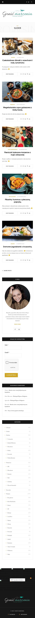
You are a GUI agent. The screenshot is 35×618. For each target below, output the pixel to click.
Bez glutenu (12, 196)
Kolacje (9, 513)
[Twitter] (25, 74)
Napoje (9, 520)
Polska (9, 450)
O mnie (8, 431)
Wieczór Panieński (11, 485)
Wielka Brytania (11, 458)
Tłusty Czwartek (11, 546)
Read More (17, 324)
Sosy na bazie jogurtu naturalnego (16, 410)
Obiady (9, 524)
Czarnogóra (10, 439)
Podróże (8, 435)
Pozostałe (9, 454)
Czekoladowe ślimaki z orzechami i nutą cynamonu (17, 61)
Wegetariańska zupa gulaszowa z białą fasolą (17, 108)
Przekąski (9, 535)
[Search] (31, 2)
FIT (8, 509)
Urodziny (9, 481)
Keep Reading (10, 74)
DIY (8, 466)
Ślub (8, 478)
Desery (13, 57)
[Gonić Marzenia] (17, 13)
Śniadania (9, 543)
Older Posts (8, 270)
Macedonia (10, 446)
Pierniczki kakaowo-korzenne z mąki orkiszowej (17, 153)
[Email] (29, 74)
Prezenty (9, 474)
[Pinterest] (27, 74)
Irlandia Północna (11, 443)
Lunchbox (9, 516)
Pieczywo (9, 528)
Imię (6, 345)
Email (7, 352)
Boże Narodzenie (12, 149)
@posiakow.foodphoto (18, 580)
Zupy (8, 554)
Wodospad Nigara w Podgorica (20, 396)
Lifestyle (8, 427)
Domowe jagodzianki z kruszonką (17, 246)
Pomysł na (8, 462)
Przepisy (12, 104)
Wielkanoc (9, 550)
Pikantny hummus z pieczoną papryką (17, 200)
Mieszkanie (10, 470)
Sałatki (9, 539)
